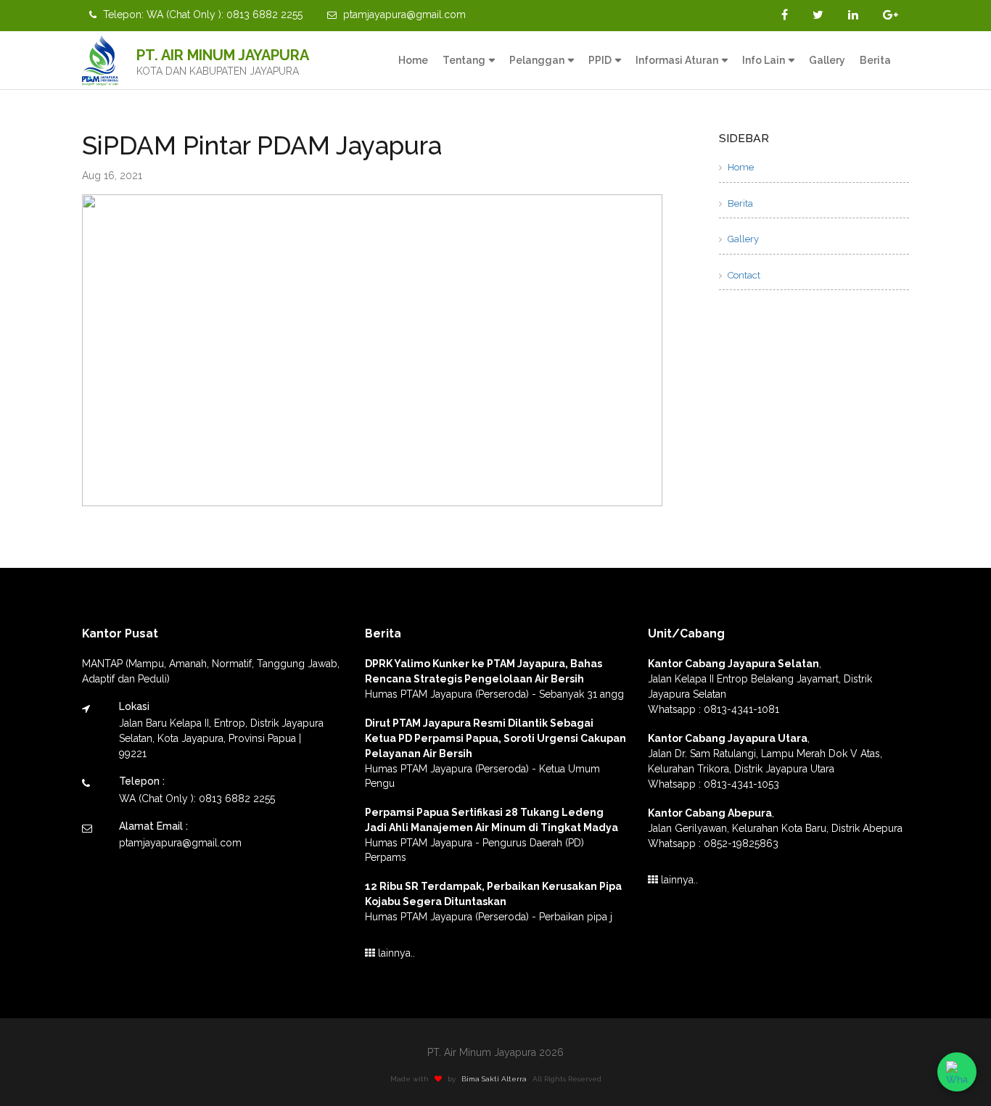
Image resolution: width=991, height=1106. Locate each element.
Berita (875, 60)
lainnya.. (395, 953)
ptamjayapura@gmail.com (403, 14)
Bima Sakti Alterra (495, 1079)
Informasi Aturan (677, 60)
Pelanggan (536, 60)
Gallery (827, 60)
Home (413, 60)
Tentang (464, 60)
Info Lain (763, 60)
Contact (742, 275)
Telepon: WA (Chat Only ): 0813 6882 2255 (201, 14)
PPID (600, 60)
